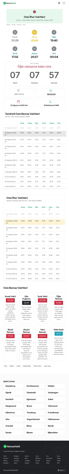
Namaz (12, 366)
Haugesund (10, 406)
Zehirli (27, 456)
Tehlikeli (27, 460)
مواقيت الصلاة (47, 366)
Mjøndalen (53, 432)
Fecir (37, 456)
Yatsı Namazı (42, 330)
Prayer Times (37, 366)
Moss (29, 426)
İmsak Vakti (10, 296)
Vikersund (52, 406)
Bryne (29, 406)
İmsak (18, 366)
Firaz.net (6, 470)
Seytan (27, 463)
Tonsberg (31, 412)
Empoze (16, 458)
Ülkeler (14, 24)
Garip (37, 463)
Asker (50, 399)
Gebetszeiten (27, 366)
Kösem (5, 460)
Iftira (26, 458)
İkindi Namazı (10, 330)
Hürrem (5, 458)
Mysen (30, 432)
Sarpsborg (10, 386)
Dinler (59, 458)
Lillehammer (53, 419)
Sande (8, 432)
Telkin (59, 460)
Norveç (19, 24)
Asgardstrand (33, 419)
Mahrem (38, 458)
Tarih (4, 456)
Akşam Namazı (26, 330)
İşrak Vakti (42, 296)
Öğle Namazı (58, 297)
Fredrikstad (53, 412)
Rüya (15, 463)
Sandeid (9, 399)
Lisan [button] (61, 470)
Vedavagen (53, 392)
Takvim (8, 24)
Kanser (38, 460)
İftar (5, 366)
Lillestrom (10, 412)
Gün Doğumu (26, 297)
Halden (51, 386)
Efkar (47, 463)
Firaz (58, 456)
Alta (7, 419)
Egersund (31, 399)
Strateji (16, 456)
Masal (48, 460)
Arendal (9, 426)
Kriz (47, 456)
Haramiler (49, 458)
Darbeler (6, 463)
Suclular (16, 460)
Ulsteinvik (31, 392)
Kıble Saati (58, 329)
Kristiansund (33, 386)
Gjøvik (8, 392)
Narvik (51, 426)
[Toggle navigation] (64, 3)
